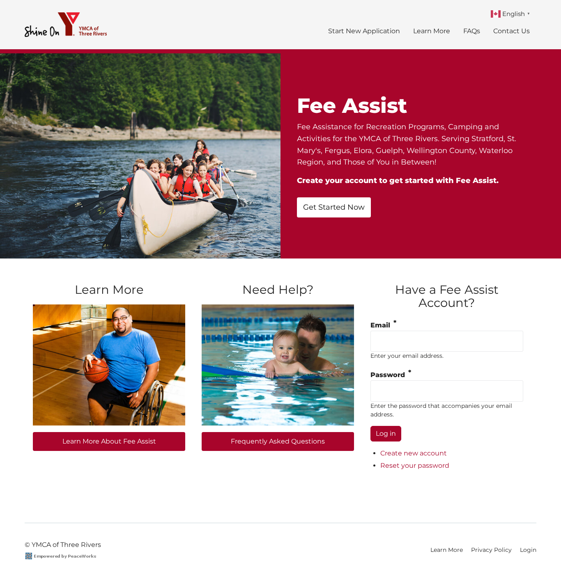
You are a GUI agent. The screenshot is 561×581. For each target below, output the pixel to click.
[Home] (69, 24)
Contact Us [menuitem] (511, 31)
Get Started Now (334, 207)
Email (380, 325)
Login (528, 550)
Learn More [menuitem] (431, 31)
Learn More (446, 550)
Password (387, 375)
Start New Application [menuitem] (364, 31)
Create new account (413, 453)
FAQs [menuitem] (471, 31)
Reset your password (414, 465)
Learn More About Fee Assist (109, 441)
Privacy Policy (491, 550)
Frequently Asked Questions (278, 441)
